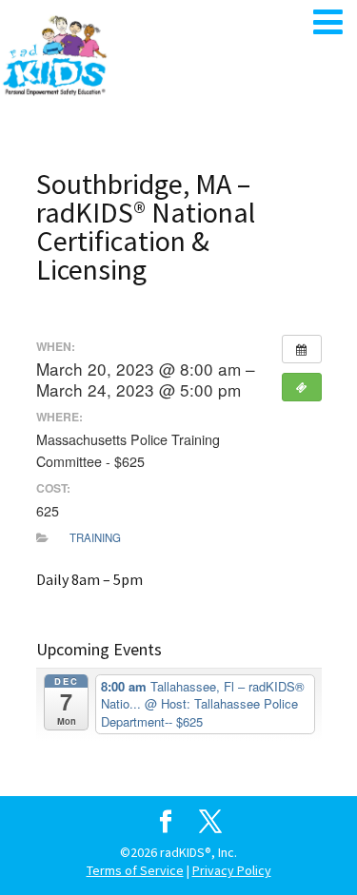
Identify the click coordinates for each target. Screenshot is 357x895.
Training (95, 537)
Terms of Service (135, 870)
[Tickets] (302, 387)
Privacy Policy (231, 870)
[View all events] (302, 349)
